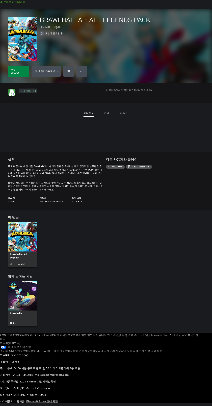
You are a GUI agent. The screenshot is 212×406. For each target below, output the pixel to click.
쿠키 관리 (109, 351)
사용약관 (121, 351)
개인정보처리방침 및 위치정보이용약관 (80, 351)
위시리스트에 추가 (48, 71)
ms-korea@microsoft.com (52, 375)
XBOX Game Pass (39, 335)
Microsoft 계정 (142, 335)
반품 (178, 335)
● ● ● (81, 71)
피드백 (91, 335)
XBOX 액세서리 (59, 335)
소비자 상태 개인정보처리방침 (18, 351)
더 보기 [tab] (124, 113)
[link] (22, 244)
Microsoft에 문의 (46, 351)
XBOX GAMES (21, 335)
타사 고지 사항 (141, 351)
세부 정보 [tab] (89, 113)
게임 (2, 339)
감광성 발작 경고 (123, 335)
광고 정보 (156, 351)
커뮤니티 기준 (104, 335)
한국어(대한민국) (10, 343)
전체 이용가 (26, 91)
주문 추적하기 (190, 335)
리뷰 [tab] (106, 113)
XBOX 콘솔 (6, 335)
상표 (129, 351)
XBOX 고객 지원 (77, 335)
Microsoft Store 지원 (163, 335)
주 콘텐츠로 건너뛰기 (12, 2)
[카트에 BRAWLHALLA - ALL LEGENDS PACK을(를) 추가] (68, 71)
